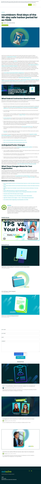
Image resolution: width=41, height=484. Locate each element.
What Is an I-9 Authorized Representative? (10, 315)
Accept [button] (30, 4)
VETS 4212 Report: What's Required (8, 291)
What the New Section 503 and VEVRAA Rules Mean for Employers (18, 451)
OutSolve (4, 22)
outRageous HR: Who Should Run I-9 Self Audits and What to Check (18, 419)
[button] (29, 471)
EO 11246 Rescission (5, 25)
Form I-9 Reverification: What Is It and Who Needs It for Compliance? (18, 386)
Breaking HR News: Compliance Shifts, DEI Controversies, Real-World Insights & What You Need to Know (20, 80)
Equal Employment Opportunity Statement (9, 479)
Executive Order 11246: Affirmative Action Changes (13, 193)
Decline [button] (34, 4)
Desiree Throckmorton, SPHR (9, 387)
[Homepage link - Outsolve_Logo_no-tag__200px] (7, 472)
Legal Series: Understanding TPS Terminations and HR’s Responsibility (16, 267)
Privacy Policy (4, 478)
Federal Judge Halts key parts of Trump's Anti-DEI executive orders (15, 190)
